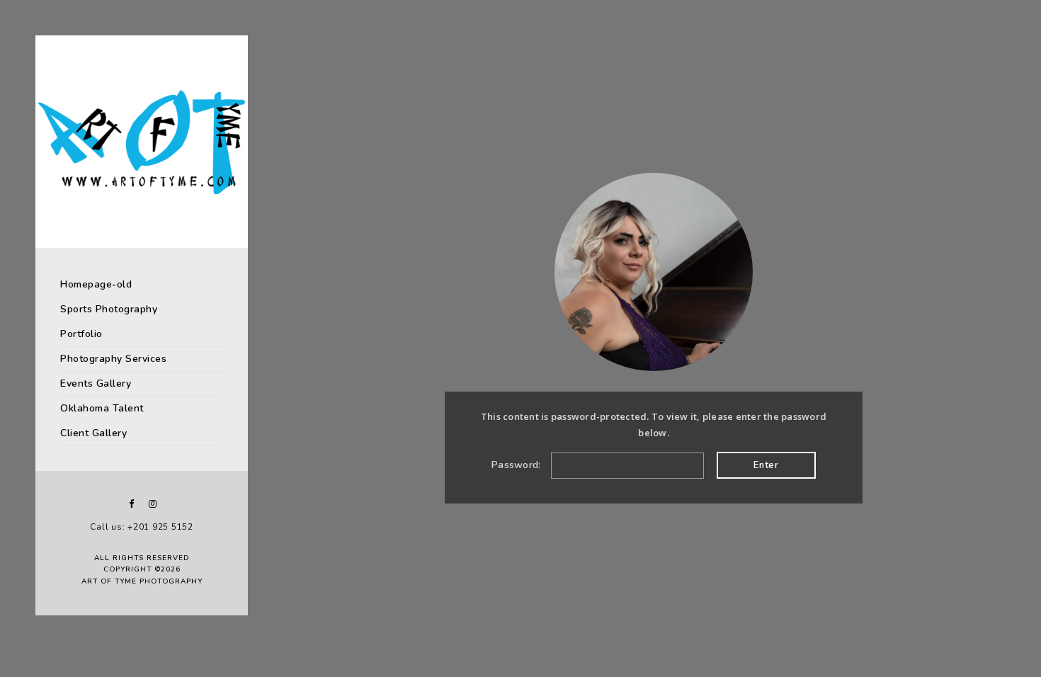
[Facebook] (131, 503)
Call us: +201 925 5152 (141, 527)
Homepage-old (96, 284)
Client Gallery (93, 433)
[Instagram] (152, 503)
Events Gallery (95, 383)
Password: (517, 465)
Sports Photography (108, 309)
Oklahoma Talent (102, 408)
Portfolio (81, 334)
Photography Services (113, 358)
